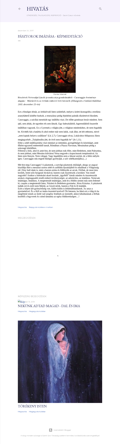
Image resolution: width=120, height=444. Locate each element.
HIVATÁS (37, 8)
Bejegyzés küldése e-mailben (41, 207)
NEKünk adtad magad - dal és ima (49, 306)
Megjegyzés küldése (37, 311)
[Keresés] (100, 8)
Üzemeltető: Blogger (62, 430)
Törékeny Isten (32, 406)
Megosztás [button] (22, 207)
